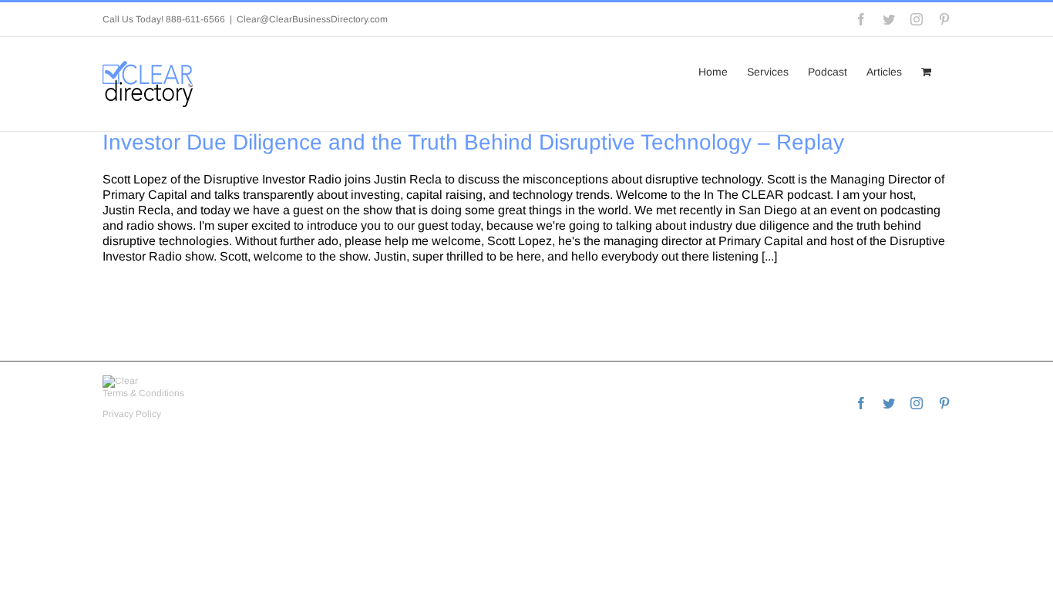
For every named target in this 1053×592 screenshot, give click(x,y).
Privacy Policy (132, 414)
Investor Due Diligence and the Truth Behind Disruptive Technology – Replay (473, 142)
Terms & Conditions (143, 393)
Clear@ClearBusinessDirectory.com (312, 19)
